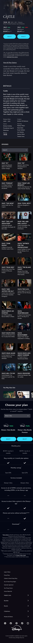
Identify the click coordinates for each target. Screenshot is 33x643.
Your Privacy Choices (8, 588)
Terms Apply (6, 534)
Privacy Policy (7, 575)
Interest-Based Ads (8, 591)
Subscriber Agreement (8, 585)
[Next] (30, 394)
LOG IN (28, 3)
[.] (5, 623)
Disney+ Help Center (21, 555)
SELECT (9, 36)
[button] (16, 595)
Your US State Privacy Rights (10, 581)
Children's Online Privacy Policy (10, 578)
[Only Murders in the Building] (9, 394)
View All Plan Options (10, 62)
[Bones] (23, 394)
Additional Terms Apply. (12, 57)
